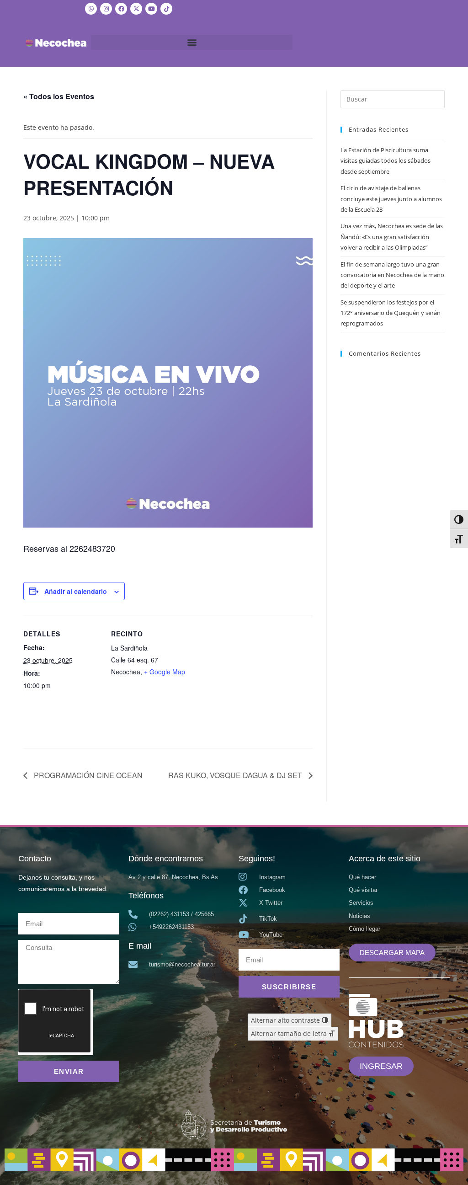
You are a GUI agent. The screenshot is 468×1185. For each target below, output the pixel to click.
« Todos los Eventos (58, 96)
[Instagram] (106, 9)
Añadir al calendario (75, 591)
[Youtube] (151, 9)
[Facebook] (121, 9)
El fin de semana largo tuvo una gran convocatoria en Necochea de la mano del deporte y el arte (392, 275)
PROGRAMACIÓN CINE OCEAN (87, 775)
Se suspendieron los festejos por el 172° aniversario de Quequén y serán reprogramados (390, 313)
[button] (191, 42)
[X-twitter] (136, 9)
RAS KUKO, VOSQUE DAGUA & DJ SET (236, 775)
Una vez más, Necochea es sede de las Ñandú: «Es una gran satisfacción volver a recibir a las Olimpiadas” (391, 236)
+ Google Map (164, 671)
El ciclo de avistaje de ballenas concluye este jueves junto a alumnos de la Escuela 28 (391, 199)
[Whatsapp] (91, 9)
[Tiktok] (166, 9)
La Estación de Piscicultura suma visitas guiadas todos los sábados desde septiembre (385, 161)
